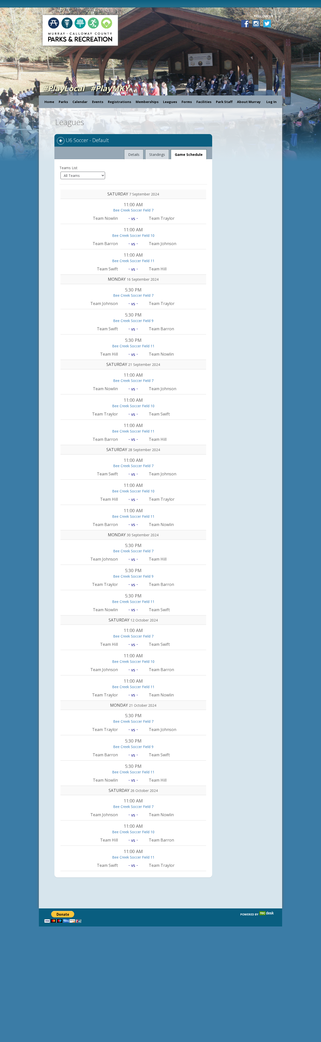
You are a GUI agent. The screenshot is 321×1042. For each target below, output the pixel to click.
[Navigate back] (60, 141)
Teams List (68, 167)
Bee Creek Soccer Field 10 (133, 235)
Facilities (203, 101)
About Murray (249, 101)
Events (97, 101)
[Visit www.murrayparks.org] (42, 4)
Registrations (119, 101)
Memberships (147, 101)
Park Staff (224, 101)
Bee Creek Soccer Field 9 (133, 320)
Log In (271, 101)
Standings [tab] (157, 154)
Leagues (170, 101)
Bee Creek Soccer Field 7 (133, 210)
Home (49, 101)
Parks (63, 101)
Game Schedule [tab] (189, 154)
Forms (187, 101)
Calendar (80, 101)
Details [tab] (134, 154)
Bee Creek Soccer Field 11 (133, 260)
